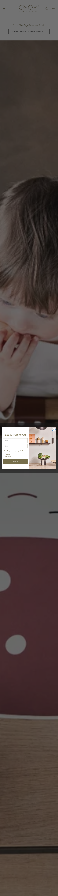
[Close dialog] (54, 429)
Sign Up (15, 461)
